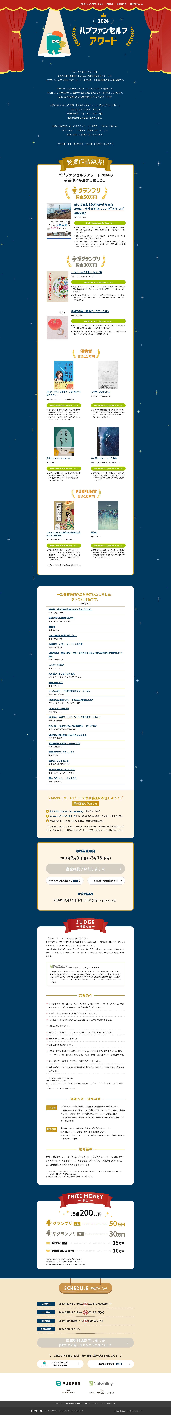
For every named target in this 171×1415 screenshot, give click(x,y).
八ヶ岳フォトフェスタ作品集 (104, 458)
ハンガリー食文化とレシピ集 (86, 272)
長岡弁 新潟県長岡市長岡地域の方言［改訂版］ (70, 609)
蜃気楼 (94, 532)
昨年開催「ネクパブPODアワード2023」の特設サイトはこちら (86, 143)
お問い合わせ (58, 1404)
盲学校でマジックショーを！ (59, 458)
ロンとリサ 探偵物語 (59, 708)
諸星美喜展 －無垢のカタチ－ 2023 (90, 311)
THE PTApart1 (56, 682)
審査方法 (110, 4)
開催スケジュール (136, 4)
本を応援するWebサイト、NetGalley (66, 811)
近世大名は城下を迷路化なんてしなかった (67, 734)
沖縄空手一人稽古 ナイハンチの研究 (66, 644)
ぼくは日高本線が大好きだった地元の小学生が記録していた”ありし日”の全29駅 (99, 209)
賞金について (121, 4)
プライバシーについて (90, 1404)
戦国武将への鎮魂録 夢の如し (62, 618)
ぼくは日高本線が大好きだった (63, 635)
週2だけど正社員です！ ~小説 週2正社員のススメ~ (71, 699)
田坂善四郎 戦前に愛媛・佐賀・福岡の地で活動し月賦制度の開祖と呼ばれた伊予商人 (85, 654)
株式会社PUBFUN (125, 1411)
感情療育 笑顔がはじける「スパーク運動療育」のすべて (74, 717)
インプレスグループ (136, 1411)
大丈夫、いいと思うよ (101, 392)
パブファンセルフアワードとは (91, 4)
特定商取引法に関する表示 (73, 1404)
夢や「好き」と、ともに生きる (62, 778)
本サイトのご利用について (108, 1404)
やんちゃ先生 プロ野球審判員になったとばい (69, 691)
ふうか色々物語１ (57, 665)
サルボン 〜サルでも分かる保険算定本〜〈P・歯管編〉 (73, 726)
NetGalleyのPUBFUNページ (63, 816)
